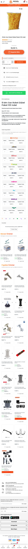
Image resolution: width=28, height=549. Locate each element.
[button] (3, 302)
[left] (1, 250)
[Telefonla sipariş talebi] (21, 218)
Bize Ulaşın (14, 529)
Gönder (25, 503)
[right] (26, 250)
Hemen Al (20, 62)
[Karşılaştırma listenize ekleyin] (14, 218)
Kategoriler (14, 525)
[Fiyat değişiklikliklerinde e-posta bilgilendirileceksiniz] (18, 218)
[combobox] (2, 511)
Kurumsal (14, 521)
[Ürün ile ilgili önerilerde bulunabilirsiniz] (25, 218)
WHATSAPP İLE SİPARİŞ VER (15, 93)
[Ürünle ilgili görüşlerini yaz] (10, 218)
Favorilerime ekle (7, 64)
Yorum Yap (14, 229)
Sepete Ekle (15, 52)
